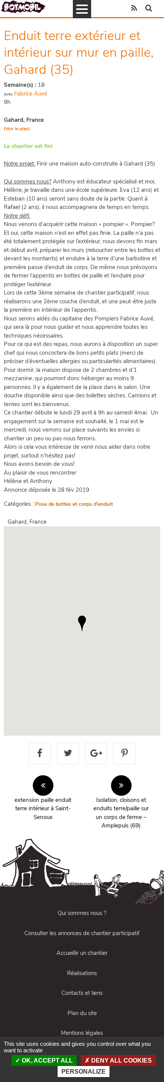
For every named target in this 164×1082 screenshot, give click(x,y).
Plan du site (82, 1013)
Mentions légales (82, 1033)
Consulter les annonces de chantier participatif (82, 933)
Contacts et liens (82, 993)
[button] (82, 623)
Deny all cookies (121, 1060)
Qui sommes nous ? (82, 913)
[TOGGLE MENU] (82, 9)
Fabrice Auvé (30, 93)
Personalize (83, 1071)
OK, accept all (46, 1060)
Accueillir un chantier (82, 953)
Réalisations (82, 973)
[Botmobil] (23, 6)
